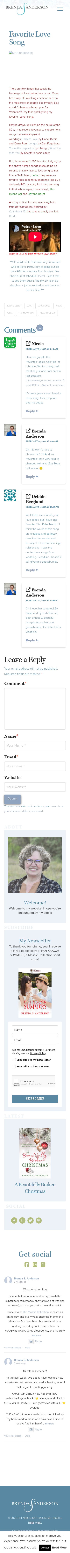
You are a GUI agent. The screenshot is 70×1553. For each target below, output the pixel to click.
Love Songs (44, 305)
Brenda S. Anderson (26, 1278)
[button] (60, 9)
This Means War (26, 312)
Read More (59, 1547)
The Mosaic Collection (36, 1312)
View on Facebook (12, 1347)
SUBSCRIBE (35, 1099)
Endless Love (30, 139)
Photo (38, 1341)
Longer (33, 143)
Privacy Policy (38, 1053)
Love (29, 305)
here (41, 276)
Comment (15, 683)
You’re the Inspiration (21, 148)
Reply (31, 411)
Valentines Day (47, 312)
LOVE (12, 216)
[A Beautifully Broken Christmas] (35, 1153)
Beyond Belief (14, 305)
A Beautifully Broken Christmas (35, 1188)
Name (11, 736)
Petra (9, 312)
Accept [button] (45, 1547)
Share (27, 1347)
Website (12, 778)
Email (11, 757)
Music (59, 305)
